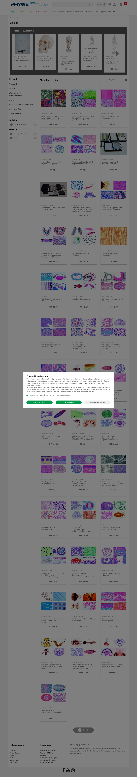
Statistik (42, 395)
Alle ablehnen (68, 402)
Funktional (53, 395)
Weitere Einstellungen (63, 395)
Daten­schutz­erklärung (87, 392)
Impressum (33, 392)
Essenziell (33, 395)
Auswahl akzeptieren (97, 402)
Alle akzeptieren (39, 402)
